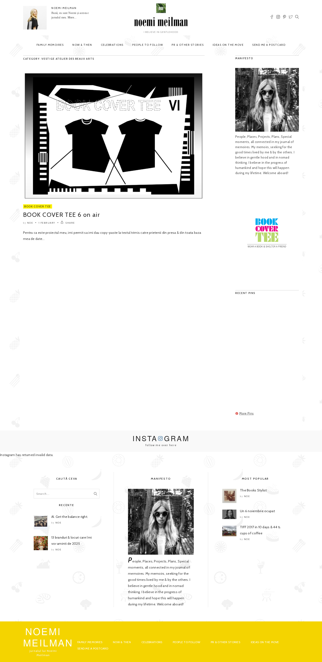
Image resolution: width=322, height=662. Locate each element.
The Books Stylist (253, 490)
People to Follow (147, 44)
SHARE (70, 222)
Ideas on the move (228, 44)
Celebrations (112, 44)
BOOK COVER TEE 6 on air (61, 214)
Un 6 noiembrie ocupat (257, 511)
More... (72, 17)
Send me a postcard (268, 44)
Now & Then (82, 44)
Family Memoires (50, 44)
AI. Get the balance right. (69, 517)
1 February (47, 222)
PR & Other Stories (188, 44)
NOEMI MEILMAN (63, 8)
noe (30, 222)
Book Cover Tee (37, 206)
